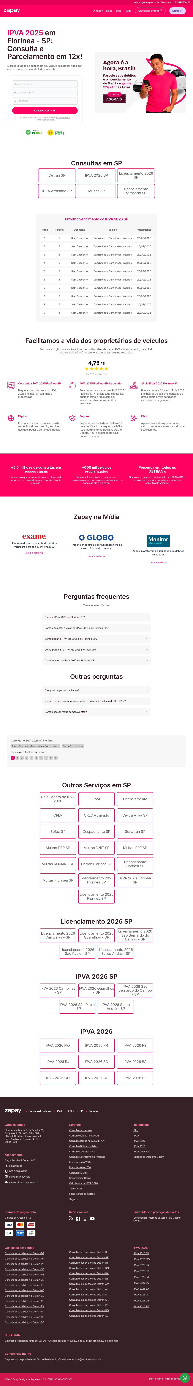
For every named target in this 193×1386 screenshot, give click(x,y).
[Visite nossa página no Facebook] (77, 1218)
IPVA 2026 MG (58, 1045)
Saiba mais (112, 1340)
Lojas (109, 10)
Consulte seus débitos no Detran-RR (24, 1317)
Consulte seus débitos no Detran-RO (89, 1310)
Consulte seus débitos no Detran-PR (24, 1264)
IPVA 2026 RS (135, 1045)
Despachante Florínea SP (135, 864)
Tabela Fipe (75, 1188)
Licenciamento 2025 (80, 1162)
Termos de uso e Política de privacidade (52, 118)
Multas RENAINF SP (58, 864)
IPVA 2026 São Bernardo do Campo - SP (135, 990)
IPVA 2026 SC (96, 1061)
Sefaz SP (57, 831)
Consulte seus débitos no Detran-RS (89, 1262)
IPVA (96, 799)
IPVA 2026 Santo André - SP (116, 1006)
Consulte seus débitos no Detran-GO (24, 1295)
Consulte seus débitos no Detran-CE (24, 1279)
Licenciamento (135, 799)
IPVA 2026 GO (58, 1078)
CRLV (57, 815)
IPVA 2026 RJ (58, 1061)
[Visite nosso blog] (71, 1218)
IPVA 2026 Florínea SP (135, 880)
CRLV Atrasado (96, 815)
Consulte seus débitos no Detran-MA (89, 1294)
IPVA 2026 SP (96, 175)
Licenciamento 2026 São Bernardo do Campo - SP (135, 935)
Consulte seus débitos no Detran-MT (25, 1301)
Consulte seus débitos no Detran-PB (89, 1305)
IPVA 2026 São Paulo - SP (77, 1006)
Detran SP (57, 175)
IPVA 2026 (139, 1146)
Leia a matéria (34, 552)
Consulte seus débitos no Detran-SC (24, 1269)
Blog (118, 10)
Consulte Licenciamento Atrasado (87, 1156)
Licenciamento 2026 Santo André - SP (116, 951)
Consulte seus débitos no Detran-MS (89, 1299)
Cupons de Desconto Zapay (148, 1156)
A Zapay (98, 10)
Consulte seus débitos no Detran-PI (24, 1311)
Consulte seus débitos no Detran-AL (88, 1289)
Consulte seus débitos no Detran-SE (88, 1315)
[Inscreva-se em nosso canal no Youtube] (92, 1218)
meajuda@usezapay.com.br (24, 1182)
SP (81, 1111)
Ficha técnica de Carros (82, 1193)
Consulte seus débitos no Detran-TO (24, 1322)
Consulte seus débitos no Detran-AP (24, 1285)
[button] (96, 617)
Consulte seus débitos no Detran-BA (89, 1273)
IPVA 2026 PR (96, 1045)
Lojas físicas (15, 1165)
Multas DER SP (58, 848)
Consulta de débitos (39, 1111)
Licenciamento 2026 (80, 1167)
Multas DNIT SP (96, 848)
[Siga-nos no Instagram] (85, 1218)
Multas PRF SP (135, 848)
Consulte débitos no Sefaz (83, 1146)
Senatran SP (135, 831)
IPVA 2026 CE (96, 1078)
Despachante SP (96, 831)
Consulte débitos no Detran (84, 1135)
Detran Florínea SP (96, 864)
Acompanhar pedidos (148, 10)
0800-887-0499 (18, 1171)
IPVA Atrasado (141, 1151)
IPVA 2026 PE (135, 1078)
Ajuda (128, 10)
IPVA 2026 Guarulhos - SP (96, 990)
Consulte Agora (43, 110)
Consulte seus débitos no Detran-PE (24, 1274)
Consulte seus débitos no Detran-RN (89, 1268)
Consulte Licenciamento (82, 1151)
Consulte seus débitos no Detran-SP (89, 1257)
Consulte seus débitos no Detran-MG (25, 1258)
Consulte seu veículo (80, 1130)
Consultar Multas (78, 1172)
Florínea (93, 1111)
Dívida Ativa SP (135, 815)
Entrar (175, 10)
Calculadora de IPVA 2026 (58, 799)
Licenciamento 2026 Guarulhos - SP (96, 935)
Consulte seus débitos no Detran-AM (89, 1284)
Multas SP (96, 191)
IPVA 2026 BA (135, 1061)
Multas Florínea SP (58, 880)
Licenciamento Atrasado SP (136, 191)
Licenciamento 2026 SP (136, 175)
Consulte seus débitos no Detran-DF (24, 1253)
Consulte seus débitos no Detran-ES (88, 1278)
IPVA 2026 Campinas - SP (57, 990)
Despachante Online (80, 1178)
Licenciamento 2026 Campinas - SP (58, 935)
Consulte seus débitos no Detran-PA (24, 1306)
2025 (71, 1111)
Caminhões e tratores (73, 746)
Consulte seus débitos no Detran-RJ (88, 1252)
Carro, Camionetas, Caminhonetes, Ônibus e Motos (35, 746)
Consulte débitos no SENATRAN (87, 1140)
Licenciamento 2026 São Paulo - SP (77, 951)
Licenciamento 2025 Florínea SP (96, 880)
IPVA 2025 (139, 1140)
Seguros (73, 1199)
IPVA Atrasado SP (57, 191)
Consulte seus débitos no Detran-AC (24, 1290)
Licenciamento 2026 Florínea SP (96, 896)
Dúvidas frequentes (19, 1176)
